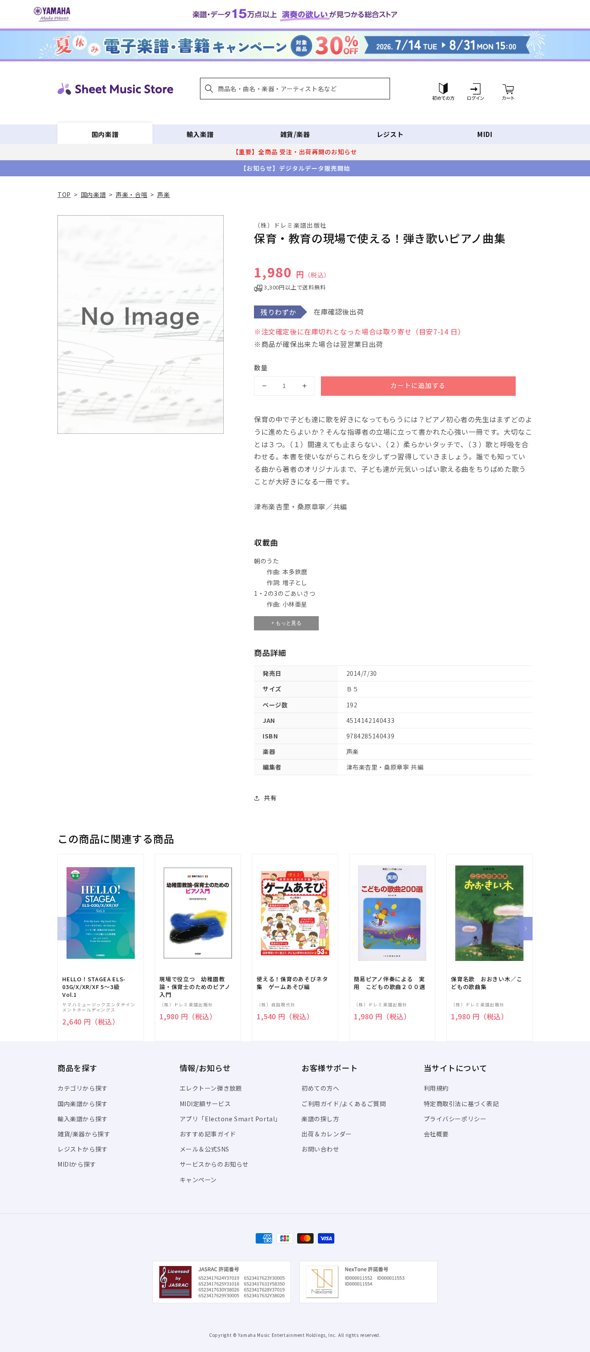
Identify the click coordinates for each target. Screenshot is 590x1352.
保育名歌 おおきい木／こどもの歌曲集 (486, 983)
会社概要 (436, 1133)
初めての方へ (320, 1088)
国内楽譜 (105, 134)
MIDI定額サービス (205, 1103)
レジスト (390, 134)
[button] (295, 88)
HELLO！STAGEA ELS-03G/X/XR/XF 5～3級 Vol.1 (94, 987)
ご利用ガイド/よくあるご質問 (343, 1103)
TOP (64, 194)
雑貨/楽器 (295, 134)
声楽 (163, 194)
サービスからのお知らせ (214, 1164)
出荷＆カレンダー (326, 1133)
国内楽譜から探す (82, 1103)
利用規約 (436, 1088)
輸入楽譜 (200, 134)
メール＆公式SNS (204, 1149)
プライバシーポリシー (455, 1118)
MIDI (484, 134)
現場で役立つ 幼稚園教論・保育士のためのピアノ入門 (194, 987)
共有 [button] (270, 797)
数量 (261, 367)
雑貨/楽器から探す (83, 1133)
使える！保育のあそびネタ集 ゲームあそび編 (292, 983)
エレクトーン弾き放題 (211, 1088)
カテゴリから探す (82, 1088)
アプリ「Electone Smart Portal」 (231, 1118)
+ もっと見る (286, 623)
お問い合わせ (320, 1149)
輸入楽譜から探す (82, 1118)
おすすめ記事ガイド (208, 1133)
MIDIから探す (76, 1164)
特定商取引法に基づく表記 (461, 1103)
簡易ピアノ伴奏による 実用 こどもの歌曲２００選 (389, 983)
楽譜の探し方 (320, 1118)
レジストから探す (82, 1149)
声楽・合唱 (131, 194)
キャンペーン (198, 1179)
